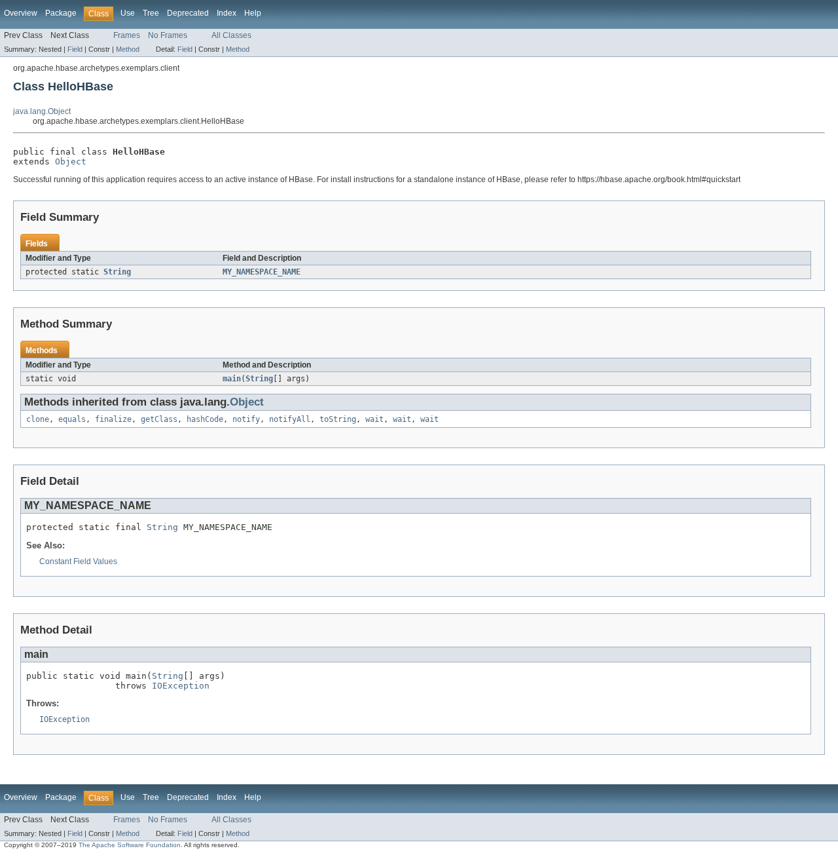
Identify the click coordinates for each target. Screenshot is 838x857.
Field (74, 49)
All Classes (231, 35)
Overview (20, 13)
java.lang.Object (42, 111)
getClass (159, 419)
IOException (181, 686)
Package (61, 13)
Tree (151, 13)
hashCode (205, 419)
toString (337, 419)
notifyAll (289, 419)
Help (252, 13)
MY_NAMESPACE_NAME (262, 271)
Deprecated (188, 13)
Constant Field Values (78, 561)
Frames (126, 35)
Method (127, 49)
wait (374, 419)
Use (127, 13)
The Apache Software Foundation (130, 844)
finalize (113, 419)
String (117, 271)
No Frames (167, 35)
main (232, 378)
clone (37, 419)
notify (246, 419)
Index (226, 13)
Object (70, 161)
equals (72, 419)
